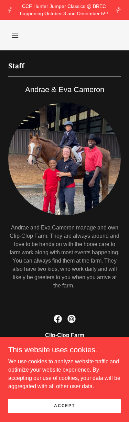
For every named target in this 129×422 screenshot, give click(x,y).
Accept (64, 405)
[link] (58, 319)
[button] (15, 35)
